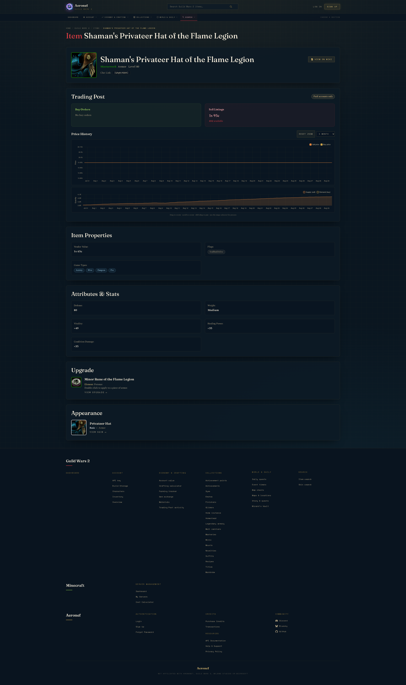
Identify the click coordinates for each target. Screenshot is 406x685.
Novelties (211, 550)
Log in (317, 6)
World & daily (167, 17)
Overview (117, 502)
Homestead (211, 518)
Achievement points (216, 480)
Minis (208, 539)
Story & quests (260, 500)
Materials (164, 502)
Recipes (210, 561)
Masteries (211, 534)
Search (188, 17)
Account (90, 17)
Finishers (211, 502)
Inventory (117, 496)
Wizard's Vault (260, 506)
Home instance (213, 512)
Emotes (209, 496)
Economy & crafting (115, 17)
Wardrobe (210, 572)
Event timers (259, 484)
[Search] (233, 6)
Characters (118, 491)
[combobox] (202, 7)
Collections (142, 17)
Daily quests (259, 479)
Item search (305, 479)
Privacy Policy (214, 651)
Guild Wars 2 (82, 28)
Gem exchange (166, 496)
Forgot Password (145, 632)
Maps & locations (261, 495)
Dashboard (73, 17)
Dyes (208, 491)
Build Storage (120, 486)
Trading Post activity (171, 507)
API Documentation (216, 640)
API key (116, 480)
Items (96, 28)
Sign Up (140, 626)
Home (68, 28)
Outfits (210, 556)
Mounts (209, 545)
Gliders (210, 507)
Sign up (332, 6)
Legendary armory (215, 523)
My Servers (142, 596)
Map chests (258, 490)
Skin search (305, 484)
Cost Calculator (145, 602)
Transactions (213, 626)
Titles (209, 566)
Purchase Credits (215, 621)
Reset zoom (306, 134)
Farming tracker (168, 491)
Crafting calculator (170, 486)
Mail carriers (213, 529)
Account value (166, 480)
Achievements (213, 486)
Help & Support (214, 646)
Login (139, 621)
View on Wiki (323, 59)
